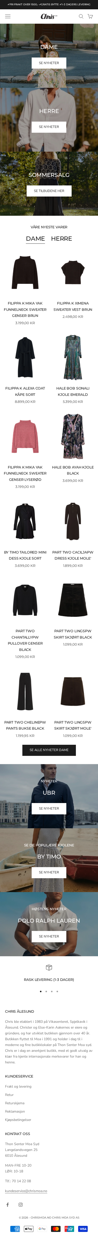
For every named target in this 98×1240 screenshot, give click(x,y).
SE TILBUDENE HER (49, 191)
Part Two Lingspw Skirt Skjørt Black (73, 634)
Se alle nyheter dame (49, 750)
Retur (9, 1094)
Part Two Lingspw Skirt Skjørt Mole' (72, 725)
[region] (49, 974)
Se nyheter (49, 808)
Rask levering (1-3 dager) (49, 979)
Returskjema (14, 1103)
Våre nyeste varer (49, 227)
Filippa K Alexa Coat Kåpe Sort (25, 391)
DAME (35, 238)
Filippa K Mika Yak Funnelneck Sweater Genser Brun (25, 309)
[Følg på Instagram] (20, 1204)
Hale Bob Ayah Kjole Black (72, 470)
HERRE (61, 238)
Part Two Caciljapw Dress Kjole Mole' (72, 555)
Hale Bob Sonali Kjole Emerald (72, 391)
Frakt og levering (18, 1086)
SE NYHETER (49, 63)
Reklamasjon (15, 1111)
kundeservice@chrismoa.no (26, 1191)
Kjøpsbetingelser (18, 1119)
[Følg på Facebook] (7, 1204)
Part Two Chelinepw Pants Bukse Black (25, 725)
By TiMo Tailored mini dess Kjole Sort (25, 555)
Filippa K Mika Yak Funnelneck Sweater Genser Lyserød (25, 473)
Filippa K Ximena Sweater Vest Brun (73, 306)
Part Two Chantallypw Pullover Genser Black (25, 640)
